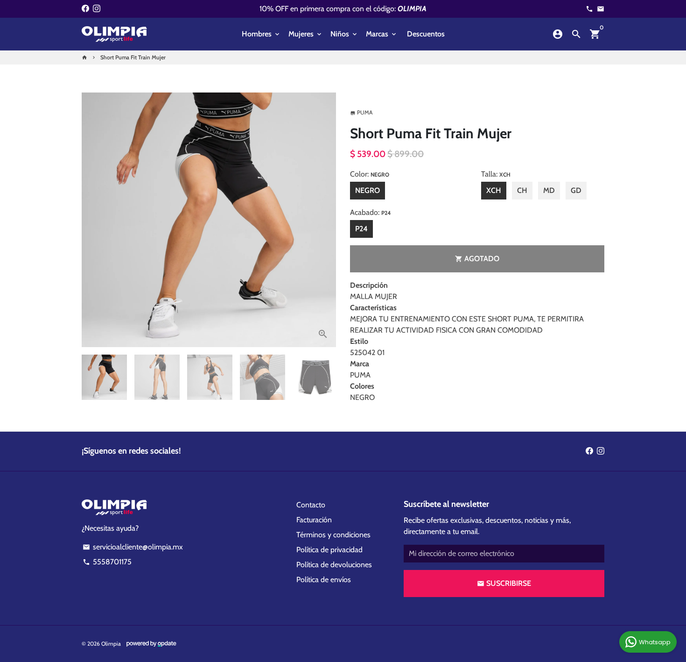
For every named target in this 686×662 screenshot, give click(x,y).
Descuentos (426, 33)
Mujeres (305, 33)
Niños (344, 33)
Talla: (496, 174)
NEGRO (367, 190)
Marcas (382, 33)
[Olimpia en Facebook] (85, 8)
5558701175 (107, 561)
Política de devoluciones (334, 564)
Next (323, 220)
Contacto (310, 504)
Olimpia (111, 643)
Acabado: (370, 212)
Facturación (314, 519)
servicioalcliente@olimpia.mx (133, 546)
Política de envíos (323, 579)
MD (549, 190)
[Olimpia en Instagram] (96, 8)
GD (576, 190)
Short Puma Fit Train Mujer (133, 57)
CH (522, 190)
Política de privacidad (329, 549)
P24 (361, 228)
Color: (369, 174)
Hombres (261, 33)
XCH (493, 190)
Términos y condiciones (333, 534)
